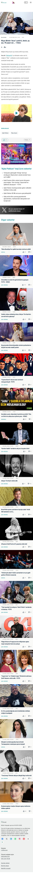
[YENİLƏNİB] (16, 265)
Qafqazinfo (9, 55)
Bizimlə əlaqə (5, 865)
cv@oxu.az (4, 850)
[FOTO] (16, 364)
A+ (5, 47)
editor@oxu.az (5, 856)
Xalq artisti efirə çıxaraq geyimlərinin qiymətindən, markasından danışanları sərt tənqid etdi (17, 199)
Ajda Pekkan (5, 133)
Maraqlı (3, 419)
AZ (25, 2)
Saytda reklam (5, 863)
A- (1, 47)
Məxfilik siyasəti (5, 868)
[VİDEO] (16, 399)
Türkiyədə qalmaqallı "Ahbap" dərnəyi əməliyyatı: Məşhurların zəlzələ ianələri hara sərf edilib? (17, 175)
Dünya (3, 252)
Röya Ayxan (14, 133)
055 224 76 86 (5, 858)
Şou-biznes (4, 285)
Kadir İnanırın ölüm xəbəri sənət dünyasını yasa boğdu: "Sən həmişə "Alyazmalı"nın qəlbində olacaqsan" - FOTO (16, 182)
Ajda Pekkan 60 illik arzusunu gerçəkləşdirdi (17, 193)
